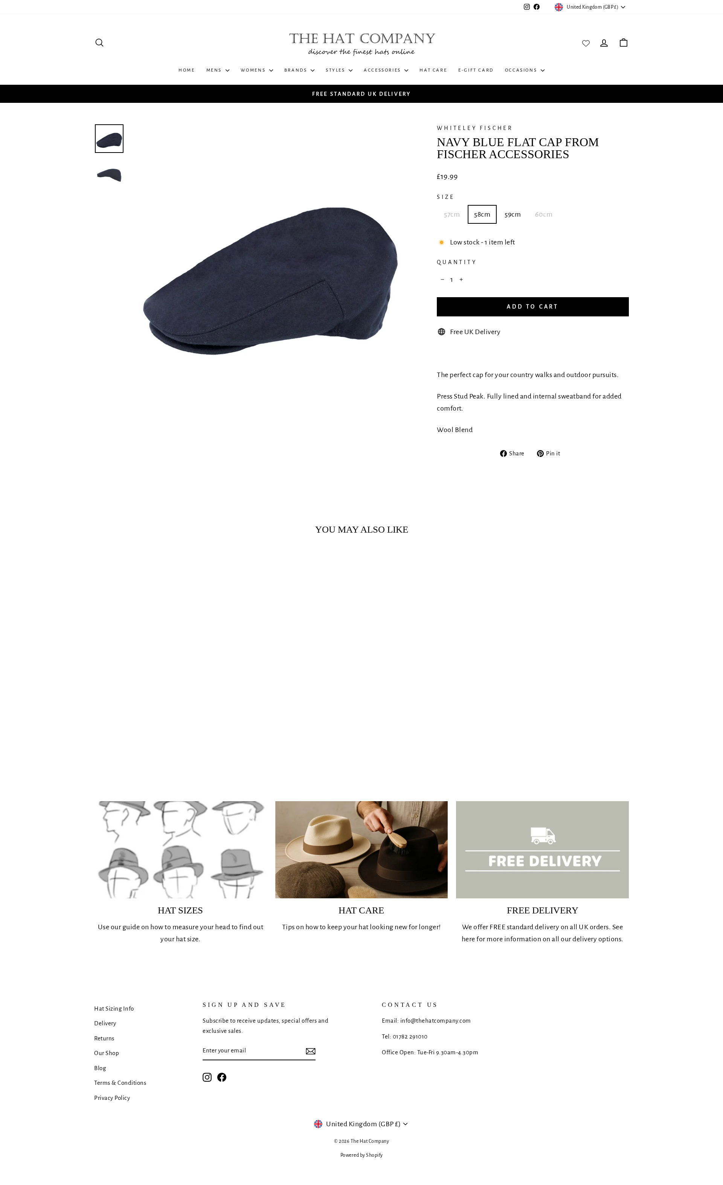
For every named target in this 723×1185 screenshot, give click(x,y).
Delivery (105, 1023)
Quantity (457, 262)
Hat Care (433, 70)
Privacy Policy (112, 1098)
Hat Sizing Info (114, 1008)
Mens (215, 70)
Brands (296, 70)
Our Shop (106, 1053)
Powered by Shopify (361, 1155)
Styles (336, 70)
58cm (482, 214)
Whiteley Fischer (475, 128)
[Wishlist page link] (586, 42)
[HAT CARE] (361, 849)
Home (186, 70)
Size (446, 197)
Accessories (383, 70)
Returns (104, 1038)
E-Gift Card (476, 70)
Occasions (522, 70)
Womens (254, 70)
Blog (100, 1068)
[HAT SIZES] (180, 849)
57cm (452, 214)
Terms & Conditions (120, 1083)
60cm (543, 214)
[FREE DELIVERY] (542, 849)
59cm (513, 214)
